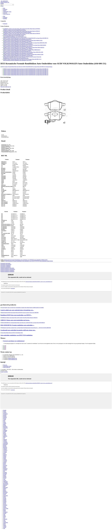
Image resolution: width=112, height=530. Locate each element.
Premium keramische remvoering (7, 268)
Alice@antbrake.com (12, 359)
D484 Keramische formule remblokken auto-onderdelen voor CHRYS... (18, 48)
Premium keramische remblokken (7, 270)
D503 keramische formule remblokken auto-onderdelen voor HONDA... (18, 43)
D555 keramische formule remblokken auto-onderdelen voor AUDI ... (17, 39)
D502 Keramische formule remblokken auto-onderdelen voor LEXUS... (18, 46)
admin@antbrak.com (12, 358)
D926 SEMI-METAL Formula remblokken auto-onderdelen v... (17, 325)
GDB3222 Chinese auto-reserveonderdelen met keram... (14, 34)
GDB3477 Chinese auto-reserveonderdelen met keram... (14, 29)
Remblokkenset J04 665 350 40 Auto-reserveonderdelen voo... (16, 58)
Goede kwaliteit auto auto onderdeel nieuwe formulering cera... (17, 310)
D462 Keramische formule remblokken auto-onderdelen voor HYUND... (18, 55)
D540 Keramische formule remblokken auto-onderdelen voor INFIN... (17, 41)
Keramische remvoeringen (6, 264)
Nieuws (4, 10)
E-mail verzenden (4, 371)
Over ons (5, 12)
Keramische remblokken (5, 265)
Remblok (5, 18)
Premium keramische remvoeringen (8, 269)
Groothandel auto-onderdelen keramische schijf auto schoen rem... (18, 330)
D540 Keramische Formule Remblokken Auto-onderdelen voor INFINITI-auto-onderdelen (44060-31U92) (25, 259)
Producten (5, 9)
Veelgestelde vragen (7, 11)
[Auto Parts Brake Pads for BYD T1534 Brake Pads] (12, 332)
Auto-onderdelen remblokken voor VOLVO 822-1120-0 (14, 36)
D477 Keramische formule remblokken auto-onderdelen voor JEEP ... (17, 51)
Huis (4, 8)
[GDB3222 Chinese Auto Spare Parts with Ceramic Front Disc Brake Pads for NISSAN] (19, 317)
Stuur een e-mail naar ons (6, 86)
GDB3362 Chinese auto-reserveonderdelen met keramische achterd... (17, 32)
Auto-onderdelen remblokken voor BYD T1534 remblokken (16, 335)
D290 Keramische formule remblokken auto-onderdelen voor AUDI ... (17, 60)
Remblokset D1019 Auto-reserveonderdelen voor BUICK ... (16, 315)
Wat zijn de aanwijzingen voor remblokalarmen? (14, 341)
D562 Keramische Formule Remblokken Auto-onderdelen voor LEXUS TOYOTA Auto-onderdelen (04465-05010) (29, 261)
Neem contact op (6, 14)
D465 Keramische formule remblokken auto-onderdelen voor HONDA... (18, 53)
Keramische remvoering (5, 263)
